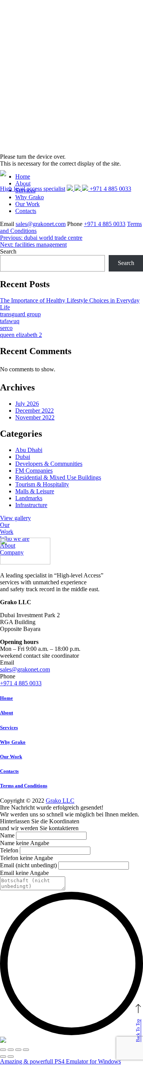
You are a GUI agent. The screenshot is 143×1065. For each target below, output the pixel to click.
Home (6, 698)
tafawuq (9, 321)
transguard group (20, 314)
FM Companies (34, 470)
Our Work (27, 204)
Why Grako (13, 742)
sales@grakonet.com (41, 224)
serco (6, 328)
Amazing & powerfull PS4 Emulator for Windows (60, 1061)
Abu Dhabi (28, 450)
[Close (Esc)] (3, 1050)
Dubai (22, 457)
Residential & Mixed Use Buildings (58, 477)
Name (7, 835)
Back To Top (138, 1030)
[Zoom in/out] (26, 1050)
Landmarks (28, 498)
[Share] (11, 1050)
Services (9, 727)
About (6, 712)
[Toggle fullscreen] (18, 1050)
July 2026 (27, 403)
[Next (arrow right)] (11, 1056)
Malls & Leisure (34, 491)
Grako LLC (60, 800)
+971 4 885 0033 (104, 224)
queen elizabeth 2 (21, 335)
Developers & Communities (48, 463)
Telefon (9, 850)
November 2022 (35, 417)
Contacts (25, 211)
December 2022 (34, 410)
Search (8, 251)
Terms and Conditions (23, 786)
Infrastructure (31, 505)
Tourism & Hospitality (42, 484)
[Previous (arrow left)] (3, 1056)
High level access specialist (32, 188)
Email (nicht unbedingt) (28, 865)
